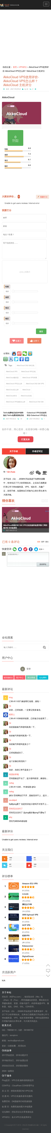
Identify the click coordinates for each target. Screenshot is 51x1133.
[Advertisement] (25, 36)
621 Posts (11, 471)
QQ (20, 549)
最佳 (47, 542)
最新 (38, 542)
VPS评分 (23, 67)
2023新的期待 (22, 1065)
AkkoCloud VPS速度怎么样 (15, 402)
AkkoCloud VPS (11, 371)
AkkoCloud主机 (26, 395)
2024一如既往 (8, 1070)
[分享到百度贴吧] (11, 359)
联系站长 (22, 1045)
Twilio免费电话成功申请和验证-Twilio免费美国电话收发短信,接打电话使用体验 (13, 415)
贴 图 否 (5, 1106)
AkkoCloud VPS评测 (29, 377)
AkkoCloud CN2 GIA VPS (35, 383)
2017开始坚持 (8, 1055)
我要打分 (43, 197)
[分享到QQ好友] (14, 353)
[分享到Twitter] (16, 359)
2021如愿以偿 (22, 1060)
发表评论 (42, 564)
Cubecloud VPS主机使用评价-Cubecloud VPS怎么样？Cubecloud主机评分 (37, 415)
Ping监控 (6, 1080)
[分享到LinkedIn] (27, 359)
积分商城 (31, 677)
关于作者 (14, 451)
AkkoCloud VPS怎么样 (14, 383)
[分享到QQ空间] (30, 353)
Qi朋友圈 (12, 1045)
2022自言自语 (8, 1065)
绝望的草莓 (14, 774)
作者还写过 (37, 451)
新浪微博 (25, 549)
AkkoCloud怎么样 (12, 389)
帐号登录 (36, 549)
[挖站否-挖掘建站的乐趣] (15, 5)
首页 (15, 67)
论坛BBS (42, 677)
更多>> (41, 549)
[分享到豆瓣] (5, 359)
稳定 (7, 318)
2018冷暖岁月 (22, 1055)
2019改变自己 (8, 1060)
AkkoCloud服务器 (12, 377)
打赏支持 (25, 439)
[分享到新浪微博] (19, 353)
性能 (7, 286)
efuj (10, 817)
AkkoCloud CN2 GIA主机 (25, 365)
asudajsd (13, 800)
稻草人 (12, 714)
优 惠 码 (5, 1096)
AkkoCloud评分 (11, 395)
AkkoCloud (26, 389)
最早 (42, 542)
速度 (7, 297)
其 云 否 (5, 1090)
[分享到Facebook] (21, 359)
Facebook (31, 549)
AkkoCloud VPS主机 (28, 371)
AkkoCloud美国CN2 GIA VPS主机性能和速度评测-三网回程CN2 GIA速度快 (25, 526)
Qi (27, 89)
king (11, 697)
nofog (11, 782)
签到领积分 (8, 677)
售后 (7, 308)
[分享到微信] (25, 353)
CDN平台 (6, 1085)
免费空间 (6, 1101)
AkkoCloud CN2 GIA (36, 402)
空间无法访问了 (16, 808)
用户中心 (19, 677)
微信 (15, 549)
